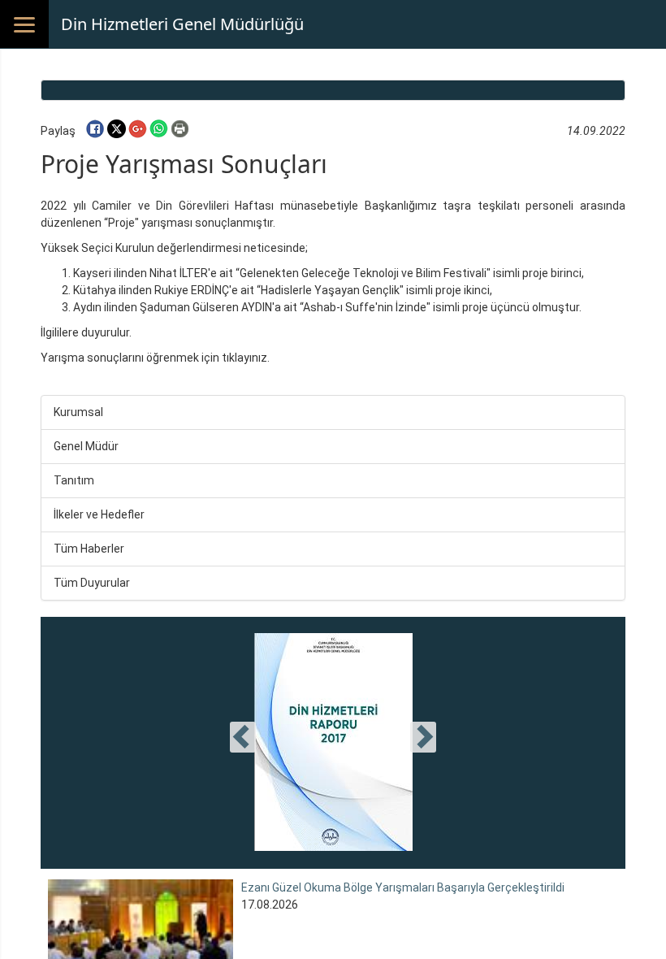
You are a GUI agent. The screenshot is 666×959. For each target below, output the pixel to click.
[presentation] (243, 737)
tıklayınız (244, 357)
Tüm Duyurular (92, 582)
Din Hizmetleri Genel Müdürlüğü (182, 24)
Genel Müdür (86, 446)
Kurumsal (78, 412)
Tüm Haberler (89, 548)
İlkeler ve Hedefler (99, 514)
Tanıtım (74, 480)
